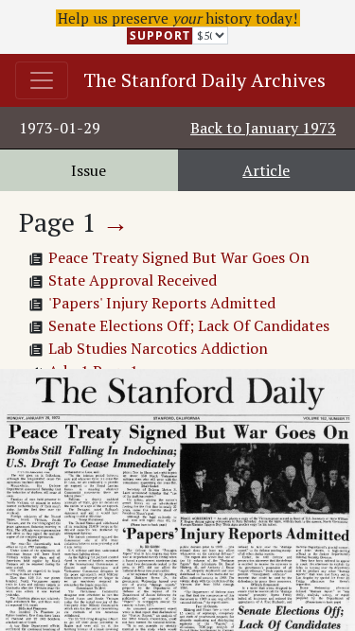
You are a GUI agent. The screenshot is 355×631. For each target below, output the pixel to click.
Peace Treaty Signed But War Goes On (179, 257)
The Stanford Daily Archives (204, 80)
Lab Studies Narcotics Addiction (158, 348)
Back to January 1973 (263, 127)
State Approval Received (132, 280)
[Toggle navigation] (41, 80)
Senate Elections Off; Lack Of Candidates (188, 325)
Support (160, 35)
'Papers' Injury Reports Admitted (161, 302)
